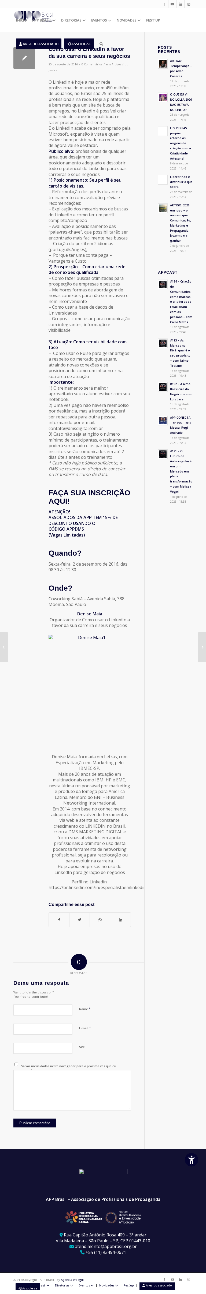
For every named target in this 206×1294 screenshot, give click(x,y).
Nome (85, 1008)
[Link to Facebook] (164, 4)
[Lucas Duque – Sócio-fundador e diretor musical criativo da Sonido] (4, 647)
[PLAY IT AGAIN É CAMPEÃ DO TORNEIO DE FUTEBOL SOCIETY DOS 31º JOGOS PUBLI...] (202, 647)
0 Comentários (92, 64)
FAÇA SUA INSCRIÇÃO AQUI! (89, 497)
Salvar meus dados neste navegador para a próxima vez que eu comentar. (68, 1068)
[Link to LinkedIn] (180, 4)
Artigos (116, 64)
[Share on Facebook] (59, 920)
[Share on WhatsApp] (100, 920)
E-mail (85, 1027)
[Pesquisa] (101, 44)
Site (82, 1047)
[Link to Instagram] (189, 4)
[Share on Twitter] (79, 920)
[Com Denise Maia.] (24, 58)
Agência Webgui (72, 1280)
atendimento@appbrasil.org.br (106, 1246)
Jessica (53, 70)
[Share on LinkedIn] (120, 920)
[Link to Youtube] (172, 4)
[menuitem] (21, 20)
